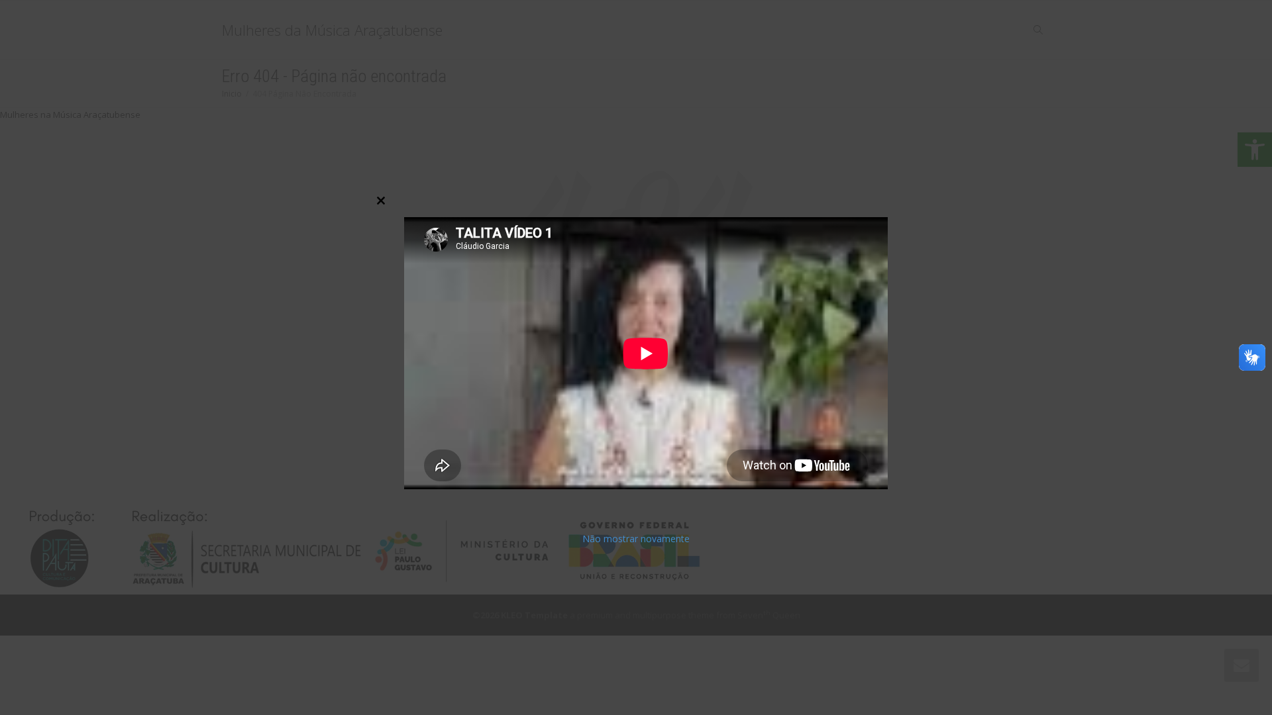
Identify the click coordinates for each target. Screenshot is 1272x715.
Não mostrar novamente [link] (636, 538)
